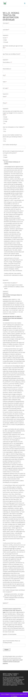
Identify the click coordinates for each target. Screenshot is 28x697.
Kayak (5, 157)
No (5, 131)
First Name (6, 23)
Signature (5, 603)
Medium (6, 119)
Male (5, 40)
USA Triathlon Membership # (10, 144)
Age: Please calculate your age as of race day (13, 46)
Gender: (5, 38)
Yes (5, 129)
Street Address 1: (7, 62)
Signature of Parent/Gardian (9, 634)
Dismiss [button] (15, 696)
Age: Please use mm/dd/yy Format (11, 54)
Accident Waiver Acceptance (10, 282)
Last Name (6, 29)
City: (4, 75)
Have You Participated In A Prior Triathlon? (13, 127)
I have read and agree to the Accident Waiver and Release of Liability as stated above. (14, 286)
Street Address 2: (7, 69)
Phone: (5, 103)
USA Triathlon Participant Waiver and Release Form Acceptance (14, 591)
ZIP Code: (5, 88)
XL (5, 123)
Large (5, 121)
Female (6, 42)
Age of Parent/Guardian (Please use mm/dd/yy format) (11, 641)
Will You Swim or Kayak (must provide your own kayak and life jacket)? (13, 152)
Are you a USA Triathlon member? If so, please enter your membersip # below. (12, 135)
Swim (5, 155)
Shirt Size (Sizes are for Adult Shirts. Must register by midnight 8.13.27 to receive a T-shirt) (13, 112)
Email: (4, 96)
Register (6, 649)
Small (5, 117)
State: (4, 81)
